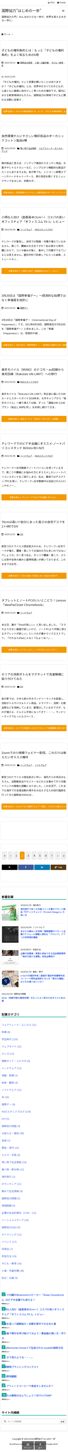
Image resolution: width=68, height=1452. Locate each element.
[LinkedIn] (42, 867)
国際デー (24, 307)
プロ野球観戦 (9, 1376)
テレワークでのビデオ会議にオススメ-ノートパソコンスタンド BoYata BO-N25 (33, 445)
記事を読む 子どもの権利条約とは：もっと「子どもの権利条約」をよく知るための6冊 (35, 111)
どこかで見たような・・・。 (18, 1357)
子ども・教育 (57, 62)
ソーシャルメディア (15, 1220)
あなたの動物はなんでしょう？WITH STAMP (27, 1395)
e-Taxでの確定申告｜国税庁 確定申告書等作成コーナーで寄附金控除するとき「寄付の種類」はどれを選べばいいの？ (42, 978)
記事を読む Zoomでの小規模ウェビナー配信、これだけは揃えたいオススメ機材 (35, 806)
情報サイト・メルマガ (16, 1061)
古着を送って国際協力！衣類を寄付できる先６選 (29, 1323)
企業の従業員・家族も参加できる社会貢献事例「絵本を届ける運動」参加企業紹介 (43, 955)
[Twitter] (9, 867)
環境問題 (8, 1205)
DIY (21, 534)
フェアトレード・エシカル (51, 148)
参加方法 (9, 1256)
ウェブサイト (11, 1046)
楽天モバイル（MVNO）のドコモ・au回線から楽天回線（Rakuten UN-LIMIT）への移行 (32, 371)
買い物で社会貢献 (28, 148)
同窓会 (7, 1249)
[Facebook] (26, 867)
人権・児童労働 (42, 62)
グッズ (4, 151)
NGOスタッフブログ (44, 229)
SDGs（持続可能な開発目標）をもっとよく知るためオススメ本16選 (33, 999)
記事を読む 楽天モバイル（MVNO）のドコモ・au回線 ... (34, 418)
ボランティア (11, 1184)
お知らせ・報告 (13, 1133)
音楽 (6, 1140)
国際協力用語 (26, 62)
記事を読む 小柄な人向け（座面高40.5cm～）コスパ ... (34, 270)
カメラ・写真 (11, 1155)
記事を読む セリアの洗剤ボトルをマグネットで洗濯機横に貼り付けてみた (35, 728)
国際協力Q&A (11, 1227)
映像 (6, 1032)
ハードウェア (26, 229)
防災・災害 (10, 1278)
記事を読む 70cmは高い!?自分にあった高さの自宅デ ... (34, 575)
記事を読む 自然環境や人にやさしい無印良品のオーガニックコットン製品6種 (35, 192)
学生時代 (10, 1039)
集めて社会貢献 (12, 1191)
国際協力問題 (11, 1198)
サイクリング (11, 1234)
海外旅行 (8, 1176)
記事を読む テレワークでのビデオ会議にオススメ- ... (34, 497)
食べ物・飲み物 (13, 1169)
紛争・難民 (10, 1082)
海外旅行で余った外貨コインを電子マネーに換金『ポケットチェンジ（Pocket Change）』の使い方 (43, 911)
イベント (9, 1241)
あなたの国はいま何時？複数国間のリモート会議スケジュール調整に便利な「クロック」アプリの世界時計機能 (43, 934)
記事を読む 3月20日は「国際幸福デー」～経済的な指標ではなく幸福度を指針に (35, 344)
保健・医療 (10, 1075)
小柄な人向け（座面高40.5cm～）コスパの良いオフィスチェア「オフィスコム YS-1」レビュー (33, 219)
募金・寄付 (10, 1147)
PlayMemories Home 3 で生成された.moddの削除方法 (32, 1347)
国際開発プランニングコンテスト (20, 1366)
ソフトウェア (41, 765)
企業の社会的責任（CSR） (19, 1212)
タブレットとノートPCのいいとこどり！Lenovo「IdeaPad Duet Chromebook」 (33, 602)
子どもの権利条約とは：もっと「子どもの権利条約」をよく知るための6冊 (32, 52)
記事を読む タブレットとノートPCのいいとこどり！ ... (34, 649)
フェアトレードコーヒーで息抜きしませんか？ (27, 1386)
